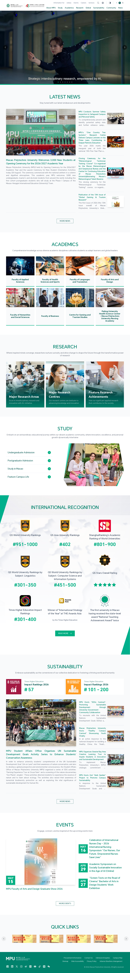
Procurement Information (72, 958)
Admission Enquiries (103, 958)
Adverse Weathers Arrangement (111, 961)
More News (65, 221)
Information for (59, 3)
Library (69, 3)
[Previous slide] (4, 938)
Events (76, 3)
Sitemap (65, 961)
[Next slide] (126, 938)
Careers (83, 3)
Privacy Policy (92, 961)
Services (91, 3)
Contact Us (89, 958)
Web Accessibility (77, 961)
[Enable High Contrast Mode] (110, 3)
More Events (65, 903)
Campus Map (117, 958)
